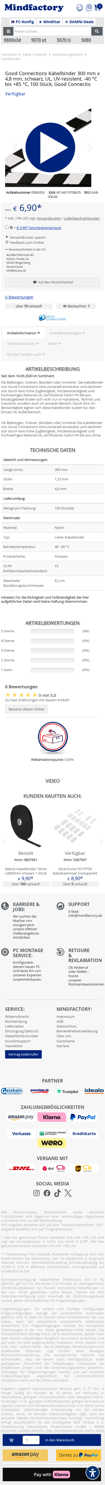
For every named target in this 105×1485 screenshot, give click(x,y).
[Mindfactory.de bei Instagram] (36, 1193)
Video (52, 343)
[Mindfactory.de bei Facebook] (47, 1193)
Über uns (64, 1035)
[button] (8, 31)
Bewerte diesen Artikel (26, 709)
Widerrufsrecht (17, 1016)
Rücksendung (16, 1021)
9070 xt (38, 40)
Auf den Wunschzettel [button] (55, 282)
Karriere (63, 1045)
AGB (60, 1021)
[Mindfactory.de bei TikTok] (57, 1193)
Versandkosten (49, 218)
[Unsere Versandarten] (52, 1167)
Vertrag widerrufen (23, 1054)
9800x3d (12, 40)
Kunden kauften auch (24, 354)
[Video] (52, 144)
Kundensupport (18, 1041)
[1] (25, 1455)
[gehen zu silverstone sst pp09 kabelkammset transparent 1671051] (75, 845)
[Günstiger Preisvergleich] (39, 1090)
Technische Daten (21, 343)
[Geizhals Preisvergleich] (12, 1090)
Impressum (66, 1016)
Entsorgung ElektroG (21, 1031)
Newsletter (14, 1045)
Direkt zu (69, 1455)
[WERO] (52, 1142)
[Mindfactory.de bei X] (68, 1193)
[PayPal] (83, 1116)
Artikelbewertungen (65, 333)
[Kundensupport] (79, 7)
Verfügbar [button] (15, 94)
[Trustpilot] (67, 1090)
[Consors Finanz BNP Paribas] (53, 1133)
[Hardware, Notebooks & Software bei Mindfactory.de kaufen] (34, 8)
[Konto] (88, 7)
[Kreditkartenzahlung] (83, 1133)
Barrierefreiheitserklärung (77, 1031)
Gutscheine (66, 1041)
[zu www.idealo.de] (94, 1091)
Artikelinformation (21, 333)
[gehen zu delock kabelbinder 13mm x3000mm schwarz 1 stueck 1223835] (26, 845)
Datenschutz (67, 1026)
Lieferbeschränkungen (82, 218)
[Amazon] (21, 1116)
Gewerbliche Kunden (21, 1035)
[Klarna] (52, 1116)
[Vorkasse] (22, 1133)
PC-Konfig (24, 21)
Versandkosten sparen (27, 237)
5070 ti (64, 40)
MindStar (51, 21)
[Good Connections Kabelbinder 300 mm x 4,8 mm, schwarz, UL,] (22, 694)
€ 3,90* (39, 227)
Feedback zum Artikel (26, 242)
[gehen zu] (1, 608)
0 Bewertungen (19, 297)
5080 (86, 40)
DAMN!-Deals (81, 21)
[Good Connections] (52, 317)
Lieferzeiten (14, 1026)
